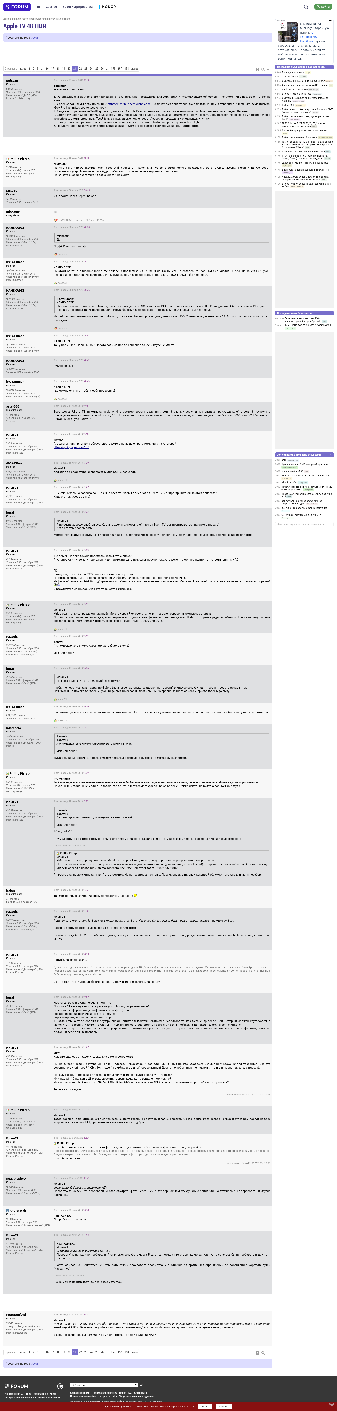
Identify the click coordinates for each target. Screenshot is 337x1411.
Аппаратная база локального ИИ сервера (305, 85)
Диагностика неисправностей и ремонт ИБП (306, 169)
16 (47, 68)
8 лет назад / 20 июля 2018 (71, 1137)
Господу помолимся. (293, 72)
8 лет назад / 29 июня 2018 (72, 80)
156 (113, 68)
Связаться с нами (80, 1393)
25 (96, 68)
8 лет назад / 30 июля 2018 (71, 1314)
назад (23, 68)
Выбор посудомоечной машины (299, 137)
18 (58, 68)
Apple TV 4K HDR (24, 25)
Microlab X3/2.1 (289, 482)
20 (69, 68)
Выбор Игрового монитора (297, 93)
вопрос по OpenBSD (292, 471)
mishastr (62, 254)
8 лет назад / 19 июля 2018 (71, 550)
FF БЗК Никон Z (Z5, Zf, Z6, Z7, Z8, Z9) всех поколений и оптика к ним (303, 125)
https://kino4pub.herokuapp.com (129, 104)
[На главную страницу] (17, 7)
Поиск (122, 1393)
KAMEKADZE (66, 220)
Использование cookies (83, 1396)
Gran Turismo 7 (290, 76)
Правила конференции (104, 1393)
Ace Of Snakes (88, 220)
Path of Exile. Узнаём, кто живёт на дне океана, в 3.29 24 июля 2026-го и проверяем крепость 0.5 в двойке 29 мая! (307, 144)
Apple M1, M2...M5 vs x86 (295, 89)
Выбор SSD (288, 105)
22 (80, 68)
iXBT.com (76, 1401)
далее (134, 68)
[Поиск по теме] (263, 69)
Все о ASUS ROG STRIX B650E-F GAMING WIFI (308, 325)
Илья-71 (62, 480)
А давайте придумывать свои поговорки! (304, 130)
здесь (34, 37)
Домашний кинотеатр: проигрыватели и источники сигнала (37, 18)
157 (120, 68)
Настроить (223, 1406)
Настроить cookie (107, 1396)
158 (127, 68)
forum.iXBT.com (144, 1401)
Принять (205, 1406)
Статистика (140, 1393)
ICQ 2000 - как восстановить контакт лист (304, 508)
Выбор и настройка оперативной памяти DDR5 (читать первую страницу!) (307, 110)
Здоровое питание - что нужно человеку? (305, 162)
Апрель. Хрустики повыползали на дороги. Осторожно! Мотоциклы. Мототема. (305, 178)
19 (63, 68)
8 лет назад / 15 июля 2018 (71, 434)
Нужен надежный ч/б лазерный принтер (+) (305, 464)
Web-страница (14, 176)
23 (85, 68)
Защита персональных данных (136, 1396)
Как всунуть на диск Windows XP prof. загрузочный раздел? (301, 502)
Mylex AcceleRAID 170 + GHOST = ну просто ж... (306, 475)
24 (91, 68)
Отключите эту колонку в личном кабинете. (301, 524)
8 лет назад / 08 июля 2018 (72, 190)
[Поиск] (306, 6)
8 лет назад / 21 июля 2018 (71, 1210)
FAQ (130, 1393)
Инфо (266, 80)
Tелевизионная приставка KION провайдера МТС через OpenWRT (303, 320)
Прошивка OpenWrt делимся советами (303, 151)
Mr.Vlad (101, 220)
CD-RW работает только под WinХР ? (301, 515)
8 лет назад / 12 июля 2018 (71, 406)
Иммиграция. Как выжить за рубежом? (303, 81)
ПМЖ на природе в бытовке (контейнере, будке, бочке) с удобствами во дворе (305, 157)
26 (102, 68)
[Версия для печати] (257, 69)
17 (52, 68)
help (283, 460)
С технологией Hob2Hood (308, 37)
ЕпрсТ (77, 220)
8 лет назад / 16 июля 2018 (71, 487)
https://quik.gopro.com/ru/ (71, 447)
